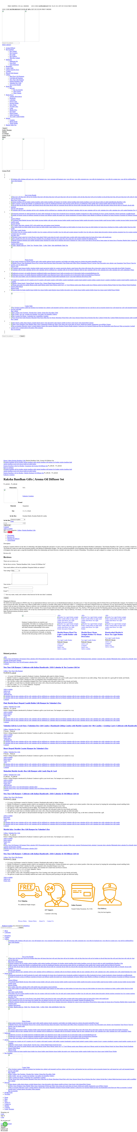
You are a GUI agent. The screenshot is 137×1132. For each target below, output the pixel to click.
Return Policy (34, 921)
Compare (7, 1107)
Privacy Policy (22, 921)
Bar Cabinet (13, 51)
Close (2, 1114)
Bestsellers (9, 66)
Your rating (7, 570)
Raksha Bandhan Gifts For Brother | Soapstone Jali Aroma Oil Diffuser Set (26, 466)
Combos (8, 71)
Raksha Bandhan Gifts (16, 81)
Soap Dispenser (14, 64)
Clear (12, 521)
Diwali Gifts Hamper (12, 73)
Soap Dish (13, 63)
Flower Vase (13, 101)
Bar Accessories (18, 90)
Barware (12, 88)
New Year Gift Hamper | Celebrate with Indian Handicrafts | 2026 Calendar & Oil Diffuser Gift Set (41, 794)
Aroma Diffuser (10, 48)
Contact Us (50, 921)
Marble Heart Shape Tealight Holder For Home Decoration (91, 634)
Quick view (60, 647)
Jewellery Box (14, 106)
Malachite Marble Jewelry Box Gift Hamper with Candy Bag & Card (30, 771)
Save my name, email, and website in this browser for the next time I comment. (29, 594)
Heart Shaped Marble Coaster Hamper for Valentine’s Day (26, 748)
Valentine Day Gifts (15, 83)
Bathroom (9, 59)
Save (11, 532)
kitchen (8, 118)
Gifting (8, 74)
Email (6, 591)
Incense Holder (14, 103)
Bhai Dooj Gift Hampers (17, 76)
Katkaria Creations (9, 475)
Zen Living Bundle (15, 85)
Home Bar (9, 86)
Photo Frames (14, 113)
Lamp (11, 108)
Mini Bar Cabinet (15, 58)
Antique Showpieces (16, 96)
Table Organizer (14, 115)
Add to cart (7, 525)
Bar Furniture (10, 49)
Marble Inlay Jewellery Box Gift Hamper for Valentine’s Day (27, 829)
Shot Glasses (17, 91)
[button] (60, 644)
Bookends (13, 98)
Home (6, 460)
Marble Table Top (11, 125)
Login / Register (9, 1109)
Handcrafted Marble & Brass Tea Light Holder (114, 633)
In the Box (7, 520)
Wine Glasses (17, 93)
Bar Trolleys (13, 56)
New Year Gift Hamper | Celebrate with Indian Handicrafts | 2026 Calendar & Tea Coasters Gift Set (42, 667)
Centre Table (9, 68)
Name (6, 587)
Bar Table (12, 54)
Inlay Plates (13, 105)
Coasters (12, 120)
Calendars (12, 100)
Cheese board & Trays (12, 69)
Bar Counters (13, 53)
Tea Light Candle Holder (17, 116)
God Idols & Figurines (16, 78)
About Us (42, 921)
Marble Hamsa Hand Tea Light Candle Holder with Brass (67, 634)
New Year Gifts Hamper (17, 80)
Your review (8, 584)
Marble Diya (13, 110)
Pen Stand (13, 111)
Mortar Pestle (13, 121)
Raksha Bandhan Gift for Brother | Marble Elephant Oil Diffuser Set (24, 473)
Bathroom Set (14, 61)
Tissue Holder (14, 123)
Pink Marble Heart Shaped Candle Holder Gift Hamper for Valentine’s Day (32, 703)
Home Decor (10, 95)
